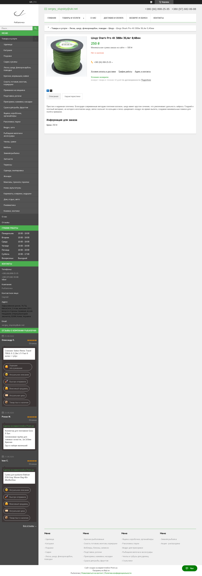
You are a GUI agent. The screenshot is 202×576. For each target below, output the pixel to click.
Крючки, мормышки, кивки (16, 76)
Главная (51, 18)
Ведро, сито (9, 127)
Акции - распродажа (170, 543)
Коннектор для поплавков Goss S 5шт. (19, 432)
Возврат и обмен (138, 18)
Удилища (8, 44)
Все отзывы (28, 526)
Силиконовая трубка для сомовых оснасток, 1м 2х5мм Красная (18, 439)
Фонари (7, 176)
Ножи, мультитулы (12, 187)
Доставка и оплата (113, 18)
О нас (4, 216)
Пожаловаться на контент (92, 573)
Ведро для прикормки (132, 547)
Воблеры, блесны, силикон (96, 547)
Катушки (8, 50)
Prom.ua (114, 568)
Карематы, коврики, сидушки (17, 193)
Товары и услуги (9, 38)
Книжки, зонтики (12, 211)
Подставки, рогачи (12, 96)
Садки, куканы (10, 61)
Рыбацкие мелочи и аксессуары (13, 134)
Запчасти (8, 159)
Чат (192, 568)
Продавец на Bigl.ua (101, 570)
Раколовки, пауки (12, 121)
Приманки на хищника (14, 90)
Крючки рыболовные (94, 539)
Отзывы (5, 222)
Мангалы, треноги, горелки (16, 182)
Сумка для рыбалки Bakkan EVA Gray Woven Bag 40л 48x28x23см (17, 477)
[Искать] (35, 28)
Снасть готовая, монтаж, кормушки (15, 83)
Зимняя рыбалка (11, 153)
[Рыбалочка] (19, 13)
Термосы (8, 164)
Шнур (111, 28)
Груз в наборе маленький (16, 445)
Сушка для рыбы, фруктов (16, 107)
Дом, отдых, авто (12, 199)
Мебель (7, 147)
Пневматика (10, 205)
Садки (48, 552)
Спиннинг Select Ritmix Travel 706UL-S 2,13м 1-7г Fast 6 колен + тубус (18, 353)
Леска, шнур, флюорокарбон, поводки (17, 68)
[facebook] (48, 91)
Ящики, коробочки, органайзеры (13, 114)
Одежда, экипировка (14, 170)
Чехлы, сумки (10, 141)
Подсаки (8, 56)
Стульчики (127, 560)
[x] (51, 91)
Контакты (158, 18)
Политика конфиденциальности (118, 573)
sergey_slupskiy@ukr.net (13, 325)
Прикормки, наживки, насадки (18, 101)
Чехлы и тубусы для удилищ (135, 556)
